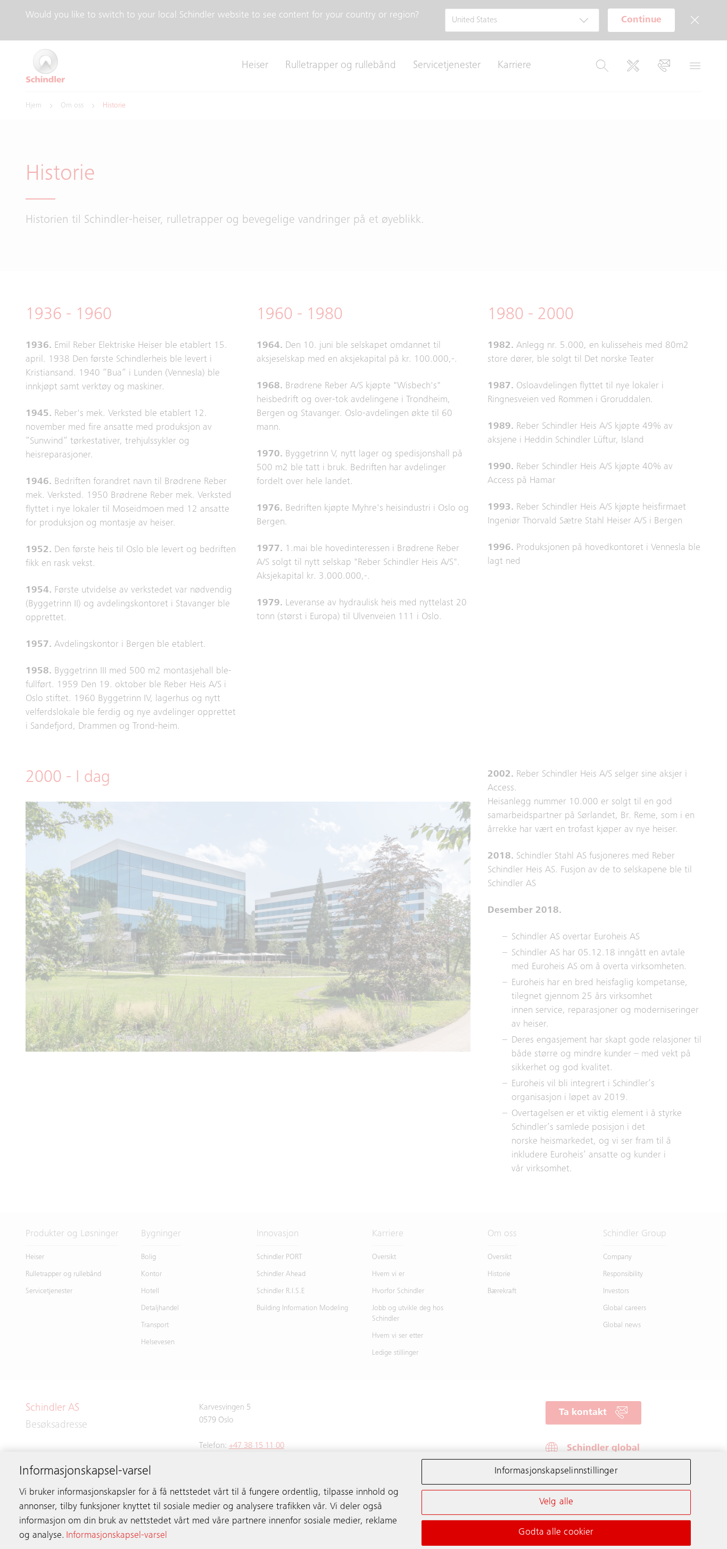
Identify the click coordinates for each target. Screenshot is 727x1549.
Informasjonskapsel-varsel (116, 1535)
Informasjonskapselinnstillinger (556, 1471)
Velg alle (556, 1501)
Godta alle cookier (555, 1532)
